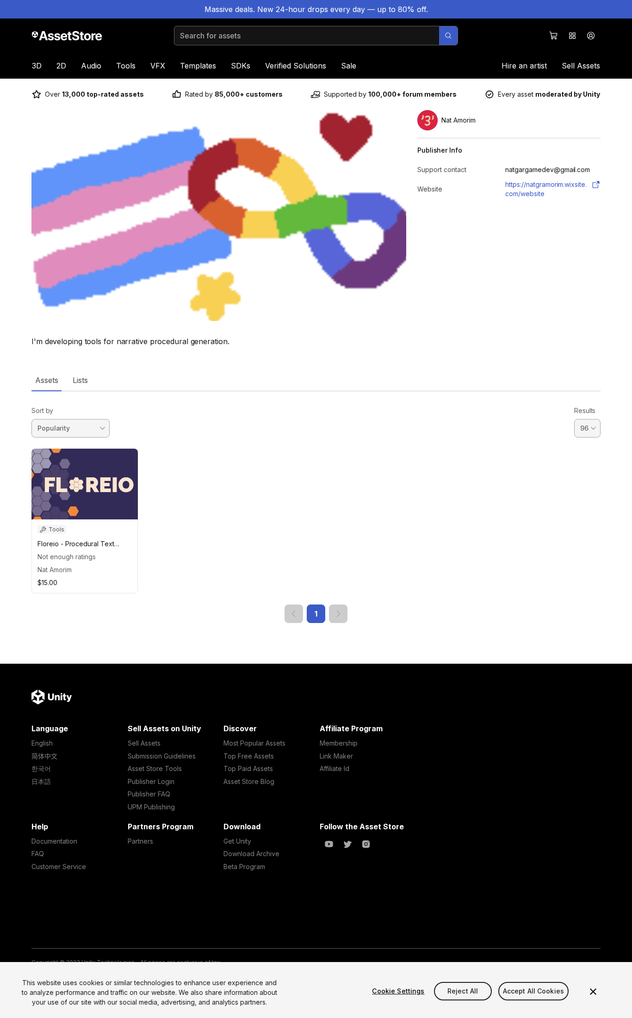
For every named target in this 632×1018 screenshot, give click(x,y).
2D (61, 65)
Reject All (462, 991)
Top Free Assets (248, 756)
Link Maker (336, 756)
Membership (339, 743)
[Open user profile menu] (591, 35)
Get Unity (237, 841)
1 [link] (316, 613)
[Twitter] (347, 844)
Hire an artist (524, 65)
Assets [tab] (46, 380)
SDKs (240, 65)
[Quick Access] (572, 35)
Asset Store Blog (248, 781)
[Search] (448, 35)
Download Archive (251, 854)
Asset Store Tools (155, 768)
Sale (348, 65)
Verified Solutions (295, 65)
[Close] (593, 991)
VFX (157, 65)
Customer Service (58, 866)
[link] (294, 614)
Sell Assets (581, 65)
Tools (126, 65)
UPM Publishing (151, 807)
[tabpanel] (316, 507)
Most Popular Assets (254, 743)
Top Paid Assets (248, 768)
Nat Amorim (54, 570)
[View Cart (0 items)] (554, 35)
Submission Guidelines (162, 756)
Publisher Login (151, 781)
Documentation (54, 841)
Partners (140, 841)
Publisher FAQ (149, 794)
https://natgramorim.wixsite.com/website (546, 188)
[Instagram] (366, 844)
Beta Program (244, 866)
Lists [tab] (80, 380)
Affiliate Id (334, 768)
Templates (198, 65)
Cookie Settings (398, 991)
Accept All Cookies (533, 991)
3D (37, 65)
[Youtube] (329, 844)
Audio (91, 65)
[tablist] (316, 380)
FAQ (37, 854)
